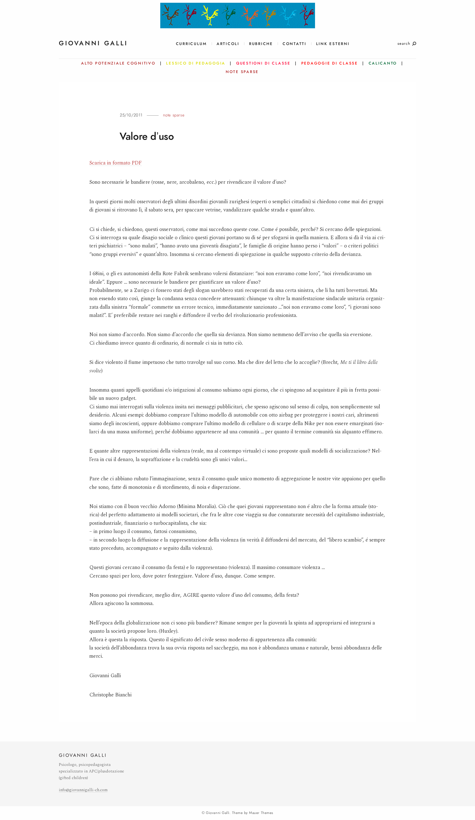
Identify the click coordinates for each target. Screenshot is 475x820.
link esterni (333, 43)
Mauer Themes (261, 812)
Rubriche (261, 43)
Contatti (294, 43)
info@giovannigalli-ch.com (83, 790)
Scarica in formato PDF (115, 163)
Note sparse (174, 115)
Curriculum (191, 43)
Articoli (228, 43)
